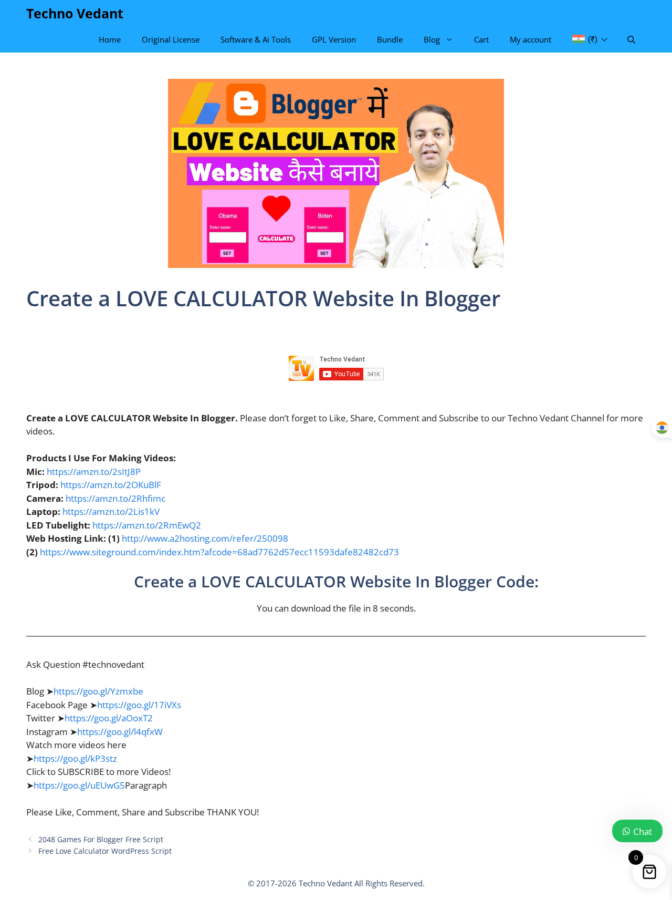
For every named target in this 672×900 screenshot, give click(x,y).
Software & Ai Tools (255, 39)
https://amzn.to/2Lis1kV (111, 511)
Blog (432, 39)
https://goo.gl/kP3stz (75, 758)
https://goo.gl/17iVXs (139, 705)
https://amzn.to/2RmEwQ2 (146, 525)
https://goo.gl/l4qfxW (120, 732)
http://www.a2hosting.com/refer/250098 (205, 538)
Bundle (390, 39)
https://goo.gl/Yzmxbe (98, 691)
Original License (171, 39)
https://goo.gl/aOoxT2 (109, 718)
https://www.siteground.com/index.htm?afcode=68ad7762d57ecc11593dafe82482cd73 (219, 552)
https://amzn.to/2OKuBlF (110, 485)
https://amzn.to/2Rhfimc (115, 498)
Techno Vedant (74, 13)
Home (110, 39)
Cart (481, 39)
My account (530, 39)
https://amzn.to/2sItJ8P (94, 471)
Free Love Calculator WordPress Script (105, 851)
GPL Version (334, 39)
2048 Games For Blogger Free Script (100, 839)
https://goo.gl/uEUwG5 (79, 785)
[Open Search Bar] (631, 39)
